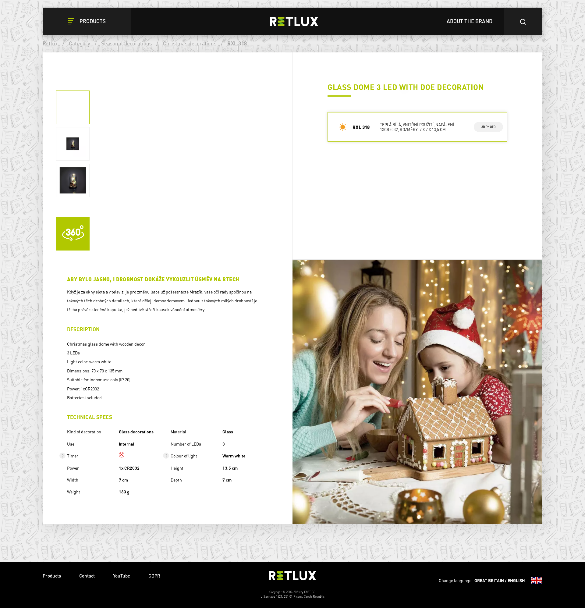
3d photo (488, 127)
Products (52, 576)
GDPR (154, 576)
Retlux (50, 43)
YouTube (121, 576)
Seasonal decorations (126, 43)
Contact (87, 576)
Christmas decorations (189, 43)
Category (79, 43)
